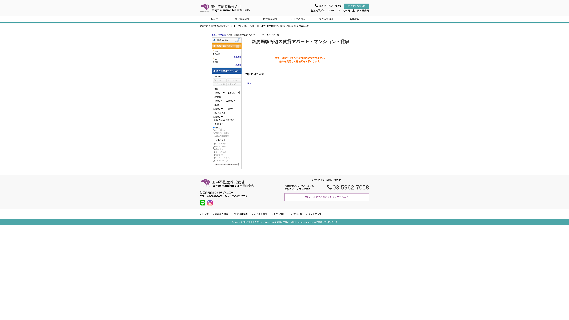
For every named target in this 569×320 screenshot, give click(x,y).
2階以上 (219, 149)
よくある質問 (298, 19)
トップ (214, 19)
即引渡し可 (220, 146)
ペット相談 (220, 152)
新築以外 (231, 108)
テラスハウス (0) (232, 84)
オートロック (221, 160)
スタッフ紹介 (326, 19)
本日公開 (220, 130)
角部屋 (219, 154)
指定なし (218, 127)
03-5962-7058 (351, 187)
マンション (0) (219, 84)
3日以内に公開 (222, 133)
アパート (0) (232, 80)
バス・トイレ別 (222, 157)
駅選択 (238, 64)
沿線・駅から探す (227, 46)
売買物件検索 (242, 19)
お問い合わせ (358, 6)
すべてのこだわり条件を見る (227, 164)
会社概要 (354, 19)
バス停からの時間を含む (225, 120)
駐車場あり (220, 143)
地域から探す (227, 40)
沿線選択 (237, 56)
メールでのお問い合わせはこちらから (328, 197)
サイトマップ (314, 214)
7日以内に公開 (222, 136)
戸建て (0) (217, 80)
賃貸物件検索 (270, 19)
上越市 (248, 83)
